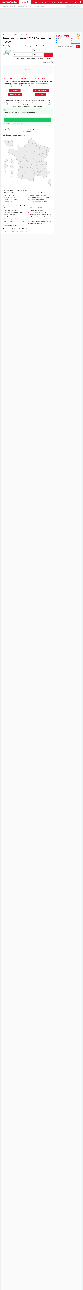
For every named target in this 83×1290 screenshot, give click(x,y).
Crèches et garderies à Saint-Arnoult (14, 212)
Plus (67, 2)
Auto (60, 2)
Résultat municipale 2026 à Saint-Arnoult (41, 221)
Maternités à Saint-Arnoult (11, 210)
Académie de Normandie (26, 35)
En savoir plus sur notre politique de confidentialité (15, 123)
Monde (37, 6)
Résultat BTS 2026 (9, 195)
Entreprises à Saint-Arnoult (37, 217)
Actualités (25, 2)
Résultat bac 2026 (9, 193)
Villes (42, 6)
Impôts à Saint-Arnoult (10, 217)
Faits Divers (20, 6)
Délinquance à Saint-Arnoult (37, 208)
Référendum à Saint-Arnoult (37, 223)
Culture (43, 2)
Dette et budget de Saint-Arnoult (13, 219)
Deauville (22, 58)
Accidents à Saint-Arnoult (11, 225)
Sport (35, 2)
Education (29, 6)
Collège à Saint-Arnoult (10, 199)
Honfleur (48, 58)
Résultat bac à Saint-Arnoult (37, 193)
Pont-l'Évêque (40, 58)
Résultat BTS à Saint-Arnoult (37, 195)
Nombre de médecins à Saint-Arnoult (40, 214)
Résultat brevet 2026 (11, 35)
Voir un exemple (75, 38)
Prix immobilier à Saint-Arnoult (38, 219)
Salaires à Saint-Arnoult (10, 214)
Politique (5, 6)
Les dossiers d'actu (62, 43)
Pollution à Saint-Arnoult (36, 210)
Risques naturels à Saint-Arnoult (38, 212)
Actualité (59, 38)
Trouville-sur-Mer (30, 58)
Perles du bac (8, 201)
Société (12, 6)
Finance (52, 2)
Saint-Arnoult (8, 208)
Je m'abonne (27, 120)
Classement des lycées (10, 197)
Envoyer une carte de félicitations (39, 201)
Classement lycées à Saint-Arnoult (39, 197)
